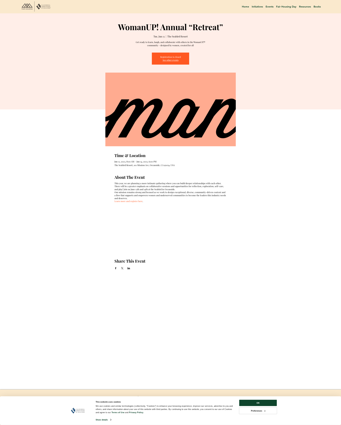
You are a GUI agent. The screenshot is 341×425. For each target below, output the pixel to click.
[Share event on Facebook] (115, 268)
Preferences (256, 411)
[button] (305, 7)
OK (258, 403)
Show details (102, 420)
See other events (170, 60)
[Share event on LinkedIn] (128, 268)
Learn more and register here (128, 201)
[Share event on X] (122, 268)
